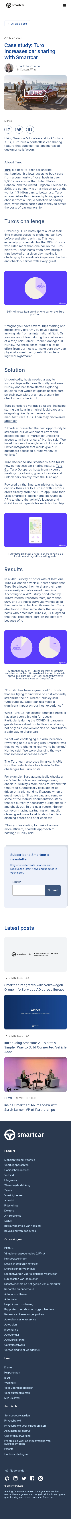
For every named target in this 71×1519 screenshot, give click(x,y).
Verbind (9, 1175)
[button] (64, 5)
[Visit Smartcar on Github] (7, 1478)
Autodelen (10, 1324)
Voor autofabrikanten (17, 1392)
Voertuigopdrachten (16, 1165)
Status (8, 1220)
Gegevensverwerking (17, 1435)
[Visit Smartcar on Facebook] (32, 1478)
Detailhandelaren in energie (21, 1263)
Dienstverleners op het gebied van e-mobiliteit (32, 1284)
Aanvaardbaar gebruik (17, 1430)
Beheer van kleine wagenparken (24, 1314)
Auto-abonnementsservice (20, 1319)
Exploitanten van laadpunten (21, 1278)
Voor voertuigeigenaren (18, 1387)
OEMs (8, 1098)
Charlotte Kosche (28, 66)
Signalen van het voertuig (19, 1159)
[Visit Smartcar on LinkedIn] (15, 1478)
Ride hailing (11, 1329)
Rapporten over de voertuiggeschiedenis (29, 1309)
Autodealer (11, 1299)
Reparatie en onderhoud (19, 1289)
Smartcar (10, 421)
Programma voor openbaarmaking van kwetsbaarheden (27, 1442)
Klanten (8, 1367)
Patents (8, 1448)
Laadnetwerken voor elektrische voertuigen (30, 1273)
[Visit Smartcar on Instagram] (40, 1478)
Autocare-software (15, 1294)
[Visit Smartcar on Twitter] (24, 1478)
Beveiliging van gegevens (20, 1230)
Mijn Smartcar (12, 1398)
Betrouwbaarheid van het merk (23, 1225)
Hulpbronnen (12, 1372)
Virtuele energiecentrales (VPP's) (24, 1253)
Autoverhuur (11, 1334)
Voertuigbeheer (13, 1195)
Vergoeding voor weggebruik (22, 1350)
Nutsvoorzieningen (15, 1258)
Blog (7, 1377)
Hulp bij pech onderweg (18, 1304)
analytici (9, 1200)
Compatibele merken (16, 1170)
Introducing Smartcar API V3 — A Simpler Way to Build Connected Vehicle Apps (35, 1047)
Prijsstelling (11, 1205)
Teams (8, 1190)
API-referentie (12, 1215)
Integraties (10, 1180)
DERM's (9, 1248)
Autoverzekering (14, 1339)
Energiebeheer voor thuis (19, 1268)
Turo (7, 170)
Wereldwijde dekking (17, 1185)
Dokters (9, 1210)
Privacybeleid (12, 1420)
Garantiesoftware (14, 1344)
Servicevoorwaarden (17, 1415)
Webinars (10, 1382)
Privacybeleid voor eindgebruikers (25, 1425)
